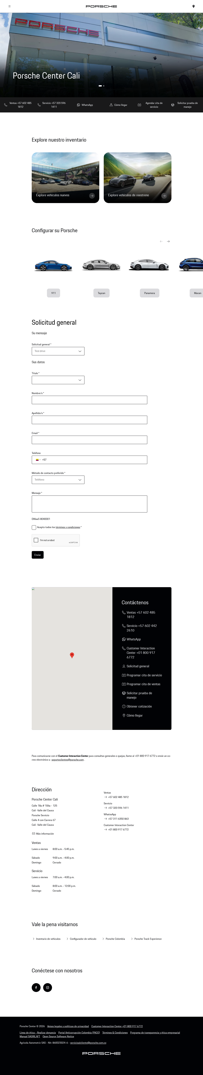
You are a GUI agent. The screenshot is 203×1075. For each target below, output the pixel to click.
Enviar (37, 555)
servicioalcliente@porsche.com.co (88, 1043)
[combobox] (58, 351)
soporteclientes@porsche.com (68, 760)
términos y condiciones (68, 527)
